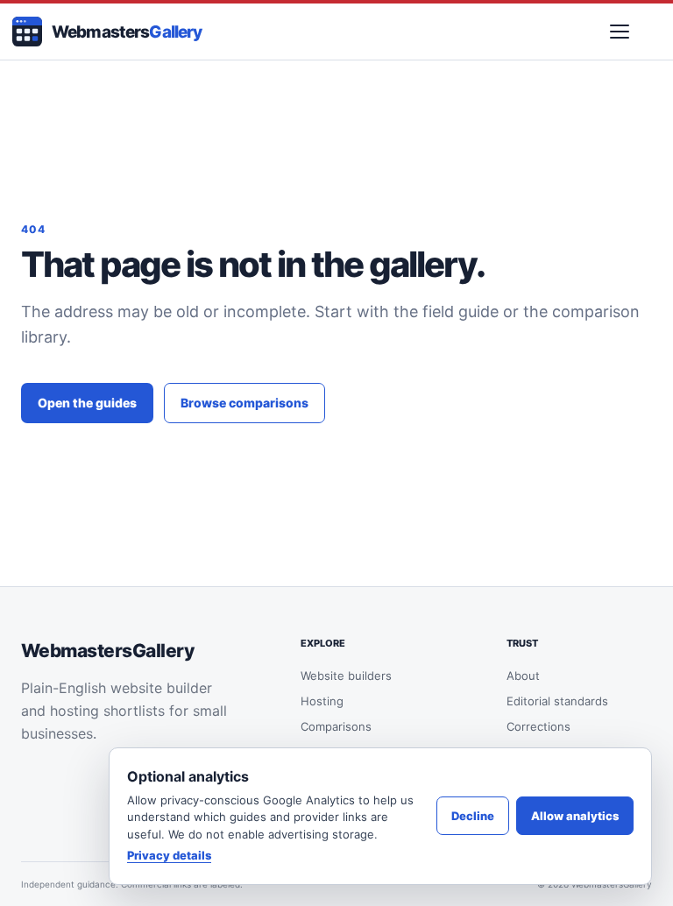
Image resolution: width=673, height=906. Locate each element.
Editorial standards (557, 701)
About (523, 676)
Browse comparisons (244, 402)
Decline (472, 816)
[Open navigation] (619, 31)
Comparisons (336, 726)
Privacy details (169, 855)
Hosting (322, 701)
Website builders (346, 676)
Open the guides (87, 402)
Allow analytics (575, 816)
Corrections (538, 726)
